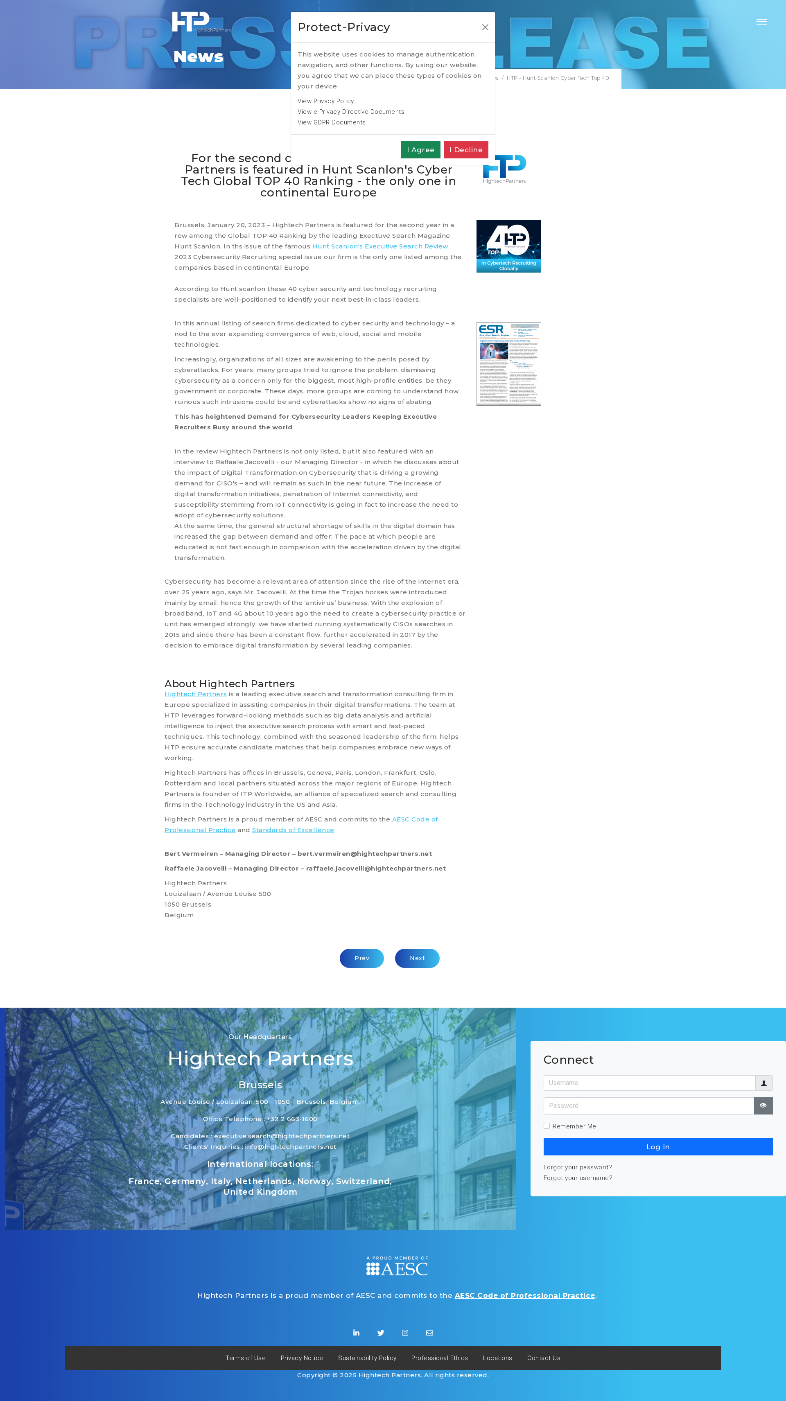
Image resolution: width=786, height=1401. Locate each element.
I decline (466, 150)
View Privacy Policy (326, 101)
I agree (421, 150)
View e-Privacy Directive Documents (351, 111)
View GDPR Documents (332, 122)
